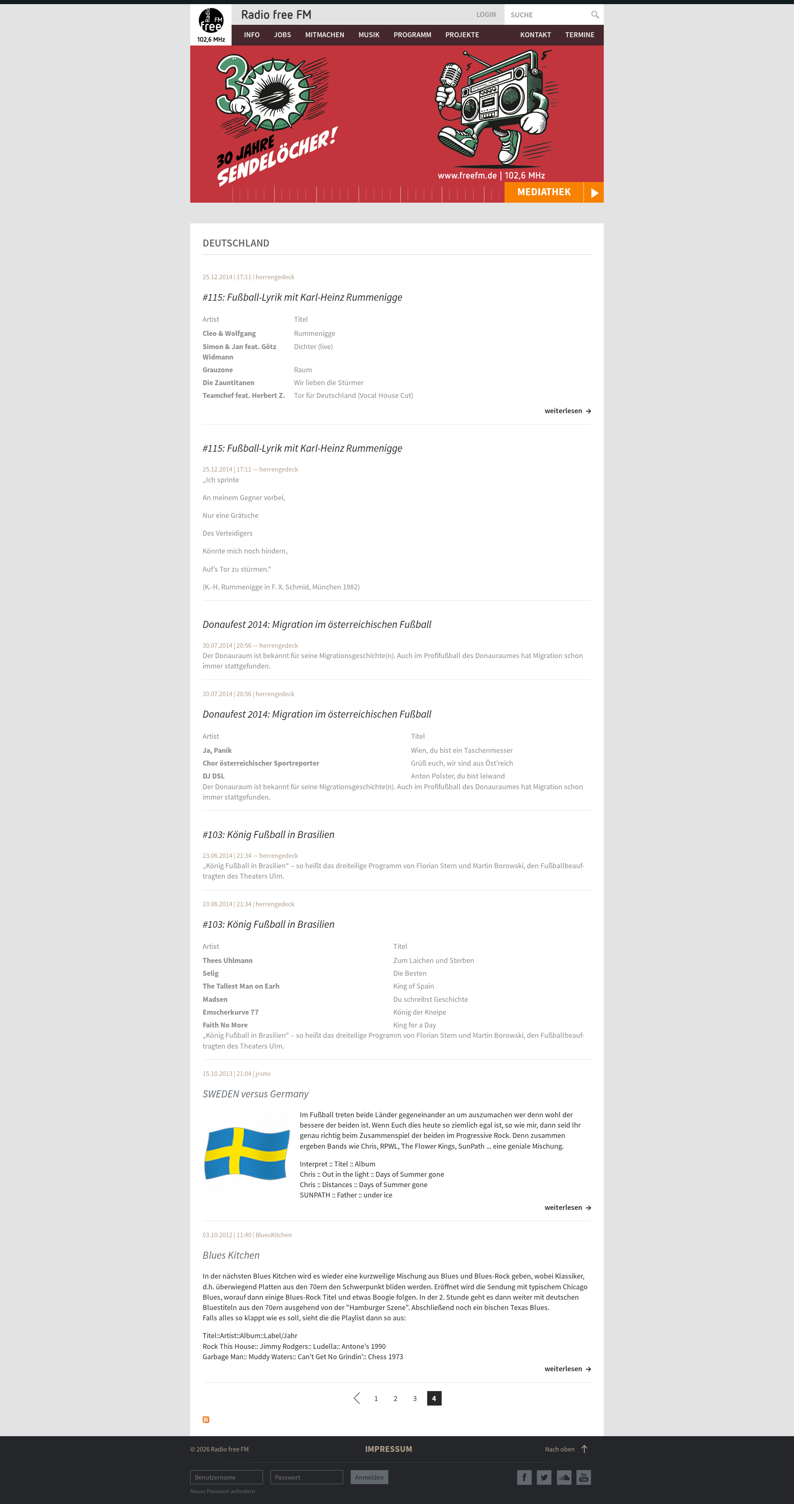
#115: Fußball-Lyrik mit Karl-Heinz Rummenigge (302, 297)
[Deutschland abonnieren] (206, 1418)
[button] (554, 192)
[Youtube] (583, 1477)
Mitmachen (324, 34)
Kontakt (535, 34)
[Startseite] (211, 25)
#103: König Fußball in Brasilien (269, 834)
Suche (522, 14)
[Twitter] (544, 1477)
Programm (412, 34)
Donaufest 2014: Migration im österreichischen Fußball (317, 624)
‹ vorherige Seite (356, 1400)
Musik (369, 34)
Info (252, 34)
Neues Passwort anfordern (222, 1491)
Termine (580, 34)
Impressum (388, 1448)
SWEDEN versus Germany (256, 1093)
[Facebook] (524, 1477)
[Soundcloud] (564, 1477)
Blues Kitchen (231, 1255)
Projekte (462, 34)
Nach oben (560, 1449)
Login (486, 14)
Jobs (282, 34)
